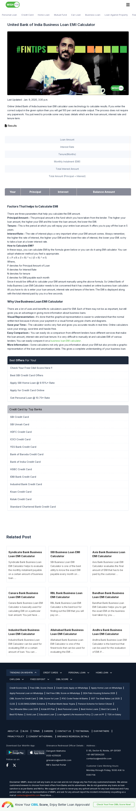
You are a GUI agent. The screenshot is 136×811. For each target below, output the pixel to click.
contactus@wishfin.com (98, 758)
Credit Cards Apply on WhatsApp (72, 688)
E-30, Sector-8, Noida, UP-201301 (103, 750)
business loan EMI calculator (65, 340)
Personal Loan (9, 14)
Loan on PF (99, 714)
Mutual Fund (60, 14)
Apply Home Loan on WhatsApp (106, 688)
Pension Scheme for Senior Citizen (95, 704)
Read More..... (47, 795)
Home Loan (44, 14)
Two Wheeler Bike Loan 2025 (24, 709)
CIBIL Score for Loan (49, 698)
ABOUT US (13, 731)
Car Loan (76, 14)
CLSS (12, 704)
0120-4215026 (53, 755)
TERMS (36, 731)
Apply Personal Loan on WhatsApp (26, 693)
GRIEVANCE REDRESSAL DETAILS (73, 736)
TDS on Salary (114, 714)
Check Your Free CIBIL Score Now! (114, 804)
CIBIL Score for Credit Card (23, 698)
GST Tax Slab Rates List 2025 (105, 698)
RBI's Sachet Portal (56, 764)
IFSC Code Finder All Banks (75, 698)
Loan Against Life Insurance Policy (74, 714)
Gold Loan (31, 714)
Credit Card (27, 14)
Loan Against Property (116, 14)
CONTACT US (64, 731)
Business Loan (92, 14)
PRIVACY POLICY (16, 736)
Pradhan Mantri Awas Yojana (61, 704)
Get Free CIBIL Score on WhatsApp (63, 693)
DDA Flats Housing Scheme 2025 (99, 693)
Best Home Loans (89, 709)
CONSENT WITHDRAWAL (40, 736)
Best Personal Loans (68, 709)
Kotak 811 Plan (48, 709)
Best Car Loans (108, 709)
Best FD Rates (16, 714)
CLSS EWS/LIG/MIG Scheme (31, 704)
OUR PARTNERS (101, 731)
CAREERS (48, 731)
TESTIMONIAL (82, 731)
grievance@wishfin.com (58, 760)
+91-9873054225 (95, 754)
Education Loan (46, 714)
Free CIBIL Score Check (41, 688)
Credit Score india (18, 688)
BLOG (25, 731)
